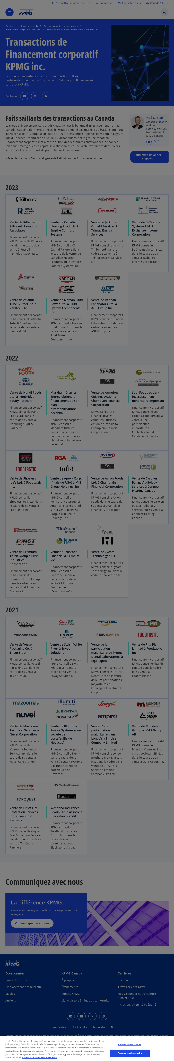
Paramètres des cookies (129, 1044)
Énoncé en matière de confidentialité (39, 1057)
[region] (87, 1048)
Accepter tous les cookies (130, 1053)
